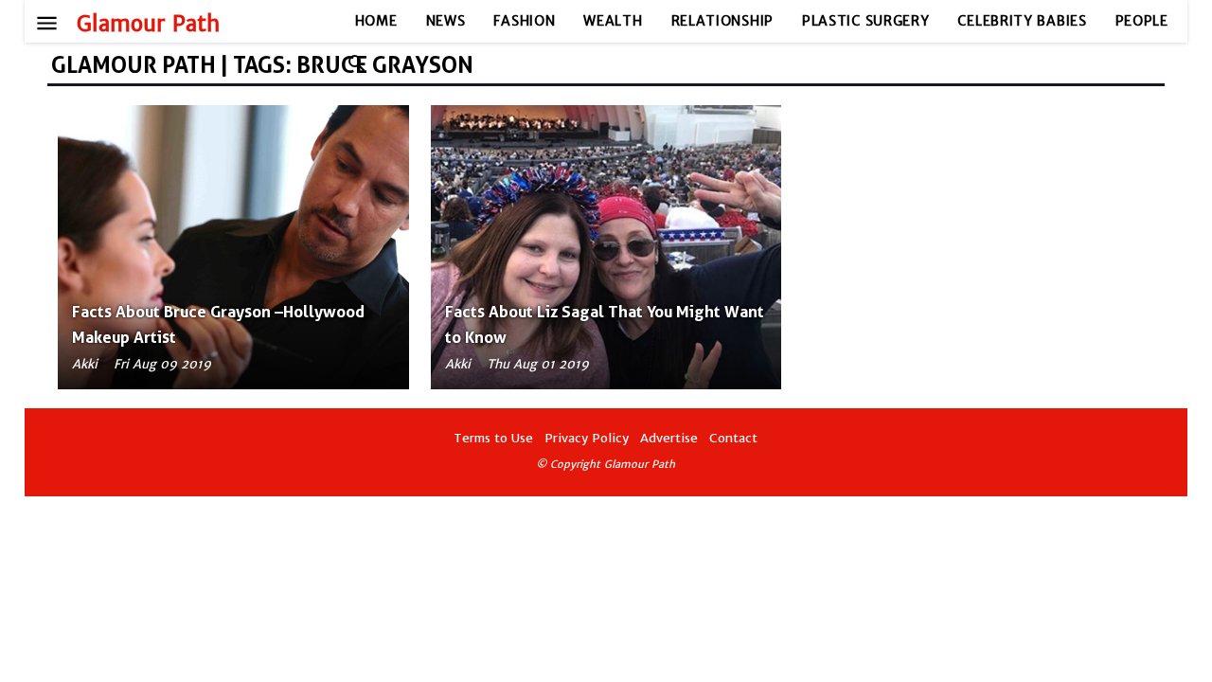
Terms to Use (493, 438)
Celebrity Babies (1021, 20)
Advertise (669, 438)
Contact (733, 438)
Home (376, 20)
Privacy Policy (586, 438)
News (446, 20)
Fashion (524, 20)
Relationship (722, 20)
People (1141, 20)
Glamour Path (148, 23)
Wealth (612, 20)
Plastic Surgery (866, 20)
